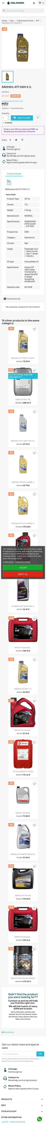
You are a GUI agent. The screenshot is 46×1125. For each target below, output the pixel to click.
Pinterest (22, 140)
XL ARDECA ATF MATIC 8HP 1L (23, 606)
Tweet (16, 140)
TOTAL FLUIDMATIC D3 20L (23, 771)
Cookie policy (8, 562)
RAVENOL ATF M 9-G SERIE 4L (23, 523)
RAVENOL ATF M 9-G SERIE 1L (23, 482)
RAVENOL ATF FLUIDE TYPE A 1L (23, 441)
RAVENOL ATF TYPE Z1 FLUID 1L (23, 358)
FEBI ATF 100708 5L (23, 813)
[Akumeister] (23, 1032)
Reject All (23, 574)
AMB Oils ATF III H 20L (23, 895)
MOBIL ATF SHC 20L (23, 399)
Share (10, 140)
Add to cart (21, 117)
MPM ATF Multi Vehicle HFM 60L (23, 978)
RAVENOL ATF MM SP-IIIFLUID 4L (23, 854)
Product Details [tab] (14, 173)
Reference (10, 189)
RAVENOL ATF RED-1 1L (23, 689)
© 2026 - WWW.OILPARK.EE (13, 1122)
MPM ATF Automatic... (23, 647)
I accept (23, 567)
